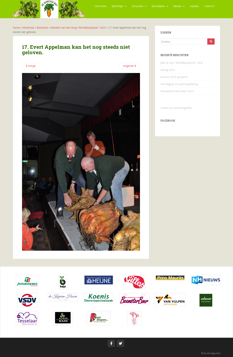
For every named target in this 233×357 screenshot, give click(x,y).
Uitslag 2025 (167, 70)
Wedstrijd (117, 6)
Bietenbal (42, 27)
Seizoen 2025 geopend (173, 77)
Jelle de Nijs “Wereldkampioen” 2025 (181, 62)
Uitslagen (137, 6)
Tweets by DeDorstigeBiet (176, 108)
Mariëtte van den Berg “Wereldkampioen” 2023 (78, 27)
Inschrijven (158, 6)
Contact (209, 6)
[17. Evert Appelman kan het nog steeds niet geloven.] (81, 161)
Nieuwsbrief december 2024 (176, 91)
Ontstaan (100, 6)
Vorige (31, 66)
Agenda (194, 6)
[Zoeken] (211, 41)
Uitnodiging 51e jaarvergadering (179, 84)
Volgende (129, 66)
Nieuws (177, 6)
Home (16, 27)
